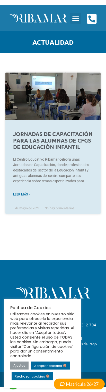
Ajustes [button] (19, 365)
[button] (75, 18)
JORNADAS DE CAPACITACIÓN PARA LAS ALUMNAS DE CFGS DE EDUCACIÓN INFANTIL (53, 140)
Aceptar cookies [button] (48, 365)
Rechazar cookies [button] (30, 376)
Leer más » (21, 194)
